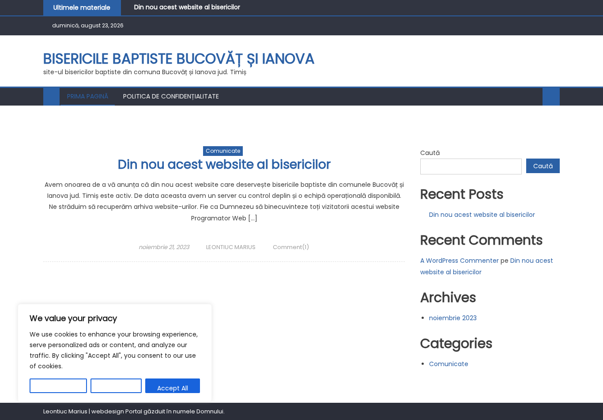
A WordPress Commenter (459, 260)
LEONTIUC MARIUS (231, 247)
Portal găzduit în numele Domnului (174, 411)
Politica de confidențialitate (171, 96)
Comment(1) (291, 247)
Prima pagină (87, 96)
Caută (430, 152)
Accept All (172, 388)
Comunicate (223, 151)
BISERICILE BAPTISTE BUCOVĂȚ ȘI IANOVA (179, 58)
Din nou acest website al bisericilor (187, 7)
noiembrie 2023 (453, 318)
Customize (58, 388)
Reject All (116, 388)
